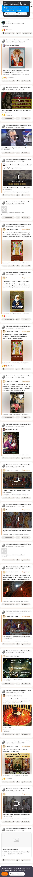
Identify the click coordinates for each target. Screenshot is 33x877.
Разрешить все (10, 14)
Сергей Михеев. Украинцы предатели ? (13, 148)
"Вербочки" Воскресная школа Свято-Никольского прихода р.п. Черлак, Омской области (17, 814)
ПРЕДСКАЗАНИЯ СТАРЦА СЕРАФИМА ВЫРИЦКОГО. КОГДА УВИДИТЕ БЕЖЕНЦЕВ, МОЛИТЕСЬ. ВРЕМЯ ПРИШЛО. (16, 110)
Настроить (22, 14)
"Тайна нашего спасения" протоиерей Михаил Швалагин (17, 530)
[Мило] (4, 366)
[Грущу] (4, 115)
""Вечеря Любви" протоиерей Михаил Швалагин (17, 490)
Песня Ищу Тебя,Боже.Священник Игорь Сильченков (17, 188)
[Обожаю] (4, 316)
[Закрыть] (26, 8)
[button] (8, 33)
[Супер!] (4, 30)
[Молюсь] (4, 77)
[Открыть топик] (16, 27)
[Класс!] (2, 30)
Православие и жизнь (12, 229)
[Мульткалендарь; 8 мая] (16, 845)
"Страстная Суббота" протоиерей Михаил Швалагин (17, 637)
